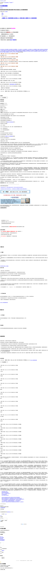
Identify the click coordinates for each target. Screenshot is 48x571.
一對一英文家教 (20, 49)
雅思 (27, 51)
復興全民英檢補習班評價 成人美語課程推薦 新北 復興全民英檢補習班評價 (11, 498)
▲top (1, 515)
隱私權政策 (28, 560)
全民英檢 (4, 50)
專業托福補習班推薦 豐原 (5, 495)
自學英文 (41, 50)
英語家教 (14, 51)
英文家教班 (7, 51)
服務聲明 (31, 560)
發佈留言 (2, 521)
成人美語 (16, 50)
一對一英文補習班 (24, 49)
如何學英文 (9, 50)
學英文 (45, 51)
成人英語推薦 (36, 50)
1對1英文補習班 (6, 49)
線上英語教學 (35, 51)
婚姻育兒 (6, 11)
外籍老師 (38, 49)
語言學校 (29, 51)
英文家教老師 (4, 51)
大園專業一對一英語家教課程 (9, 136)
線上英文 (32, 51)
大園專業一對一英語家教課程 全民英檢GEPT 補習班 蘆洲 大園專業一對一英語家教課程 (19, 18)
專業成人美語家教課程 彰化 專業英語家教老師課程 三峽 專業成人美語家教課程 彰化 (13, 499)
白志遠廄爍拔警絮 (2, 507)
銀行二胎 (1, 536)
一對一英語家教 (29, 49)
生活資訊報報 (4, 5)
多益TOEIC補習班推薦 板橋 (4, 302)
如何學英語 (12, 50)
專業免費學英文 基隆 (4, 491)
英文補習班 (10, 51)
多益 (6, 50)
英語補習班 (24, 51)
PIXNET (18, 560)
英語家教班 (21, 51)
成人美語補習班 (27, 50)
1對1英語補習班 (15, 49)
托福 (38, 50)
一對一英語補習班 (34, 49)
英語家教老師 (17, 51)
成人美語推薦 (23, 50)
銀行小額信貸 (2, 537)
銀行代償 (1, 538)
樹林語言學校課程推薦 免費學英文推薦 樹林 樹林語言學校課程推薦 (11, 497)
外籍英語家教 (46, 49)
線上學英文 (39, 51)
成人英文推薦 (32, 50)
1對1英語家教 (11, 49)
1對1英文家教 (2, 49)
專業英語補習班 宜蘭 (13, 84)
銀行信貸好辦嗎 (2, 539)
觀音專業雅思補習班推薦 (5, 492)
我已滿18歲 (2, 569)
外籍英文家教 (42, 49)
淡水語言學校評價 (4, 494)
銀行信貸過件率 (2, 540)
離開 (4, 569)
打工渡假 (2, 50)
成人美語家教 (19, 50)
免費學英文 (44, 50)
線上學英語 (42, 51)
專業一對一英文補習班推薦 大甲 (6, 493)
